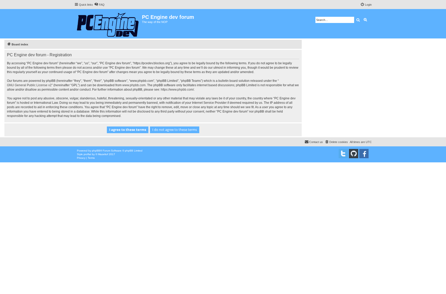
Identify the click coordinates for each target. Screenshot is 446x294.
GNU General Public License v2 (29, 85)
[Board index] (108, 23)
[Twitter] (343, 153)
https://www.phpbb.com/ (177, 89)
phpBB (96, 150)
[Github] (353, 153)
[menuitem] (99, 5)
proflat (87, 154)
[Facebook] (364, 153)
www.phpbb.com (134, 85)
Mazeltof (103, 154)
